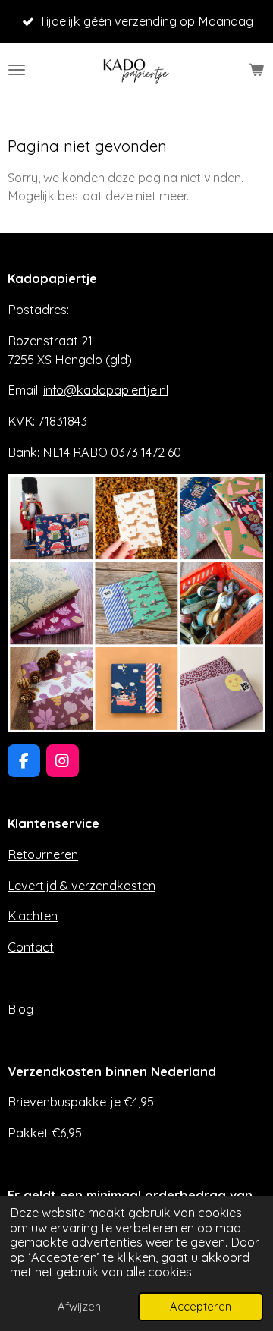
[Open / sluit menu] (16, 69)
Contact (31, 947)
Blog (20, 1009)
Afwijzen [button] (79, 1306)
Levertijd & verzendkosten (81, 885)
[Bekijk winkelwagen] (256, 69)
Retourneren (43, 854)
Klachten (33, 916)
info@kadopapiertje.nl (105, 390)
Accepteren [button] (200, 1306)
